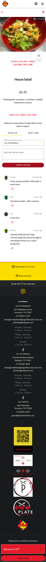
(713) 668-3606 (23, 364)
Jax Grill (23, 525)
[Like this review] (13, 188)
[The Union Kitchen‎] (23, 471)
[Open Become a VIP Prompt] (40, 549)
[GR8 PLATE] (23, 507)
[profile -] (36, 3)
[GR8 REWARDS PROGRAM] (23, 439)
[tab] (12, 133)
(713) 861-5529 (23, 316)
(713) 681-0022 (23, 412)
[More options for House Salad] (39, 56)
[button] (3, 12)
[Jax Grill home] (13, 4)
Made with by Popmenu (18, 283)
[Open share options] (43, 12)
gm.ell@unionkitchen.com (23, 415)
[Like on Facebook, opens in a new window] (23, 350)
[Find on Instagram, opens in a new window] (23, 292)
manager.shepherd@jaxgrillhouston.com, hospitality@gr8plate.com (23, 321)
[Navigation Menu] (42, 4)
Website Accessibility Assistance (23, 541)
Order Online (23, 558)
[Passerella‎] (23, 487)
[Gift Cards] (23, 460)
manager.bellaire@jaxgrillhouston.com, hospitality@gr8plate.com (23, 369)
